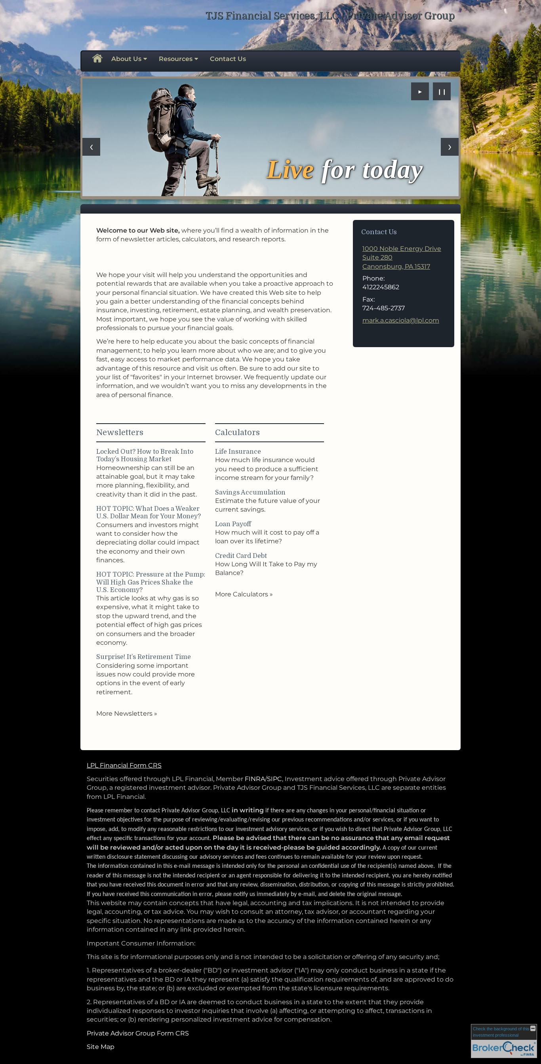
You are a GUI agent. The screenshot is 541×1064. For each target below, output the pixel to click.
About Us (126, 59)
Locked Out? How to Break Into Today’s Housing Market (144, 455)
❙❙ (442, 91)
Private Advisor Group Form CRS (138, 1033)
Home (97, 59)
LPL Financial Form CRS (124, 765)
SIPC (274, 779)
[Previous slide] (91, 147)
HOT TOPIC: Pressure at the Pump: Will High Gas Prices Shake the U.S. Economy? (150, 582)
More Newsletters (126, 713)
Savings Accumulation (250, 492)
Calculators (237, 432)
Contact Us (228, 59)
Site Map (100, 1047)
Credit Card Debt (241, 556)
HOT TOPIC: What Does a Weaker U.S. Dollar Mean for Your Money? (148, 512)
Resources (175, 59)
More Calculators (244, 594)
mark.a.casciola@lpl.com (400, 320)
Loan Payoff (233, 524)
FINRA (255, 779)
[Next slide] (450, 147)
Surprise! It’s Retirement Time (143, 657)
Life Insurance (238, 451)
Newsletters (119, 432)
